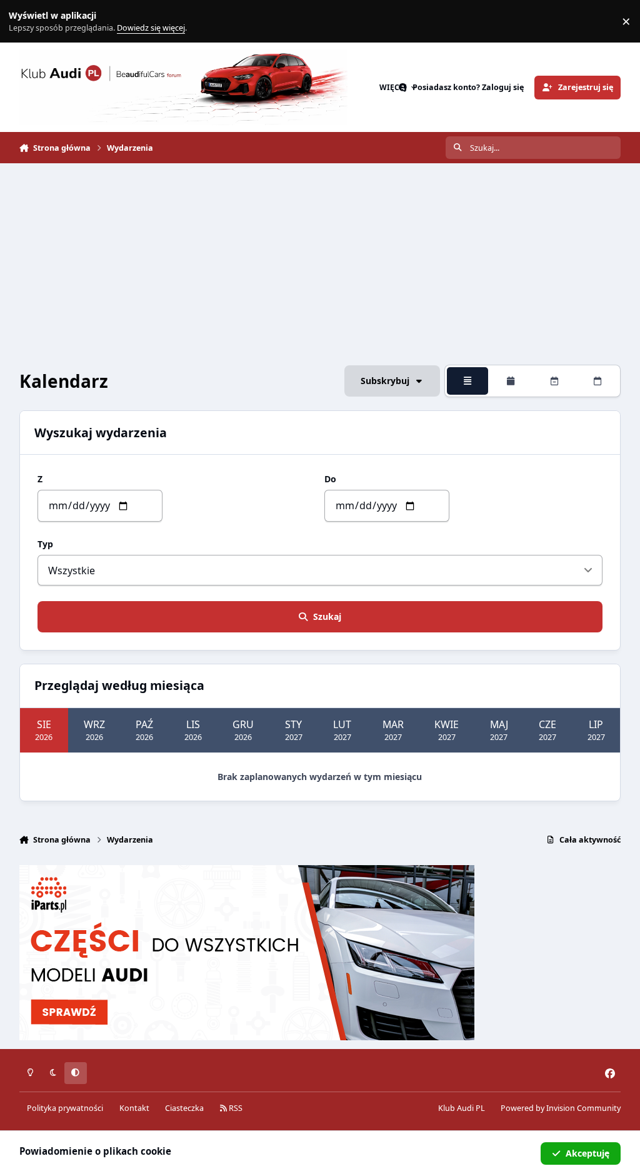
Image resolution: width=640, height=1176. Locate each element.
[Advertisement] (320, 264)
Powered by (561, 1108)
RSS (234, 1108)
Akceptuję (587, 1153)
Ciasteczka (184, 1108)
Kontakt (134, 1108)
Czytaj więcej (27, 22)
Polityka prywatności (65, 1108)
